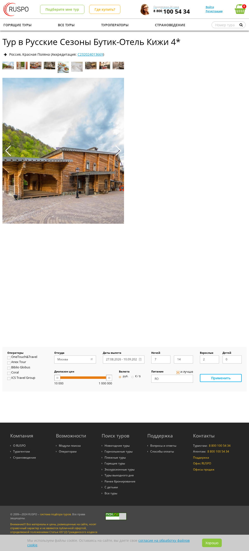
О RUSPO (19, 446)
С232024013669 (90, 54)
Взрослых (206, 353)
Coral (15, 372)
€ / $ (138, 376)
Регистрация (214, 11)
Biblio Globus (20, 367)
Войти (210, 7)
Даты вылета (112, 353)
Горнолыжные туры (119, 451)
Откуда (59, 353)
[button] (118, 150)
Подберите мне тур (62, 9)
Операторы (15, 353)
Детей (226, 353)
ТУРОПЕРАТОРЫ (115, 25)
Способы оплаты (162, 451)
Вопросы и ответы (163, 446)
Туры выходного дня (119, 475)
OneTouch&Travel (24, 357)
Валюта (124, 371)
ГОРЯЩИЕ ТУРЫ (17, 25)
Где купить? (105, 9)
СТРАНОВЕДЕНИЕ (170, 25)
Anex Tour (18, 362)
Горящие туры (115, 463)
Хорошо (211, 543)
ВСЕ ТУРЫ (66, 25)
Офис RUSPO (202, 463)
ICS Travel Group (23, 378)
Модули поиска (70, 446)
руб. (125, 376)
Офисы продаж (203, 469)
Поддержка (201, 457)
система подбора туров (55, 514)
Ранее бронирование (120, 481)
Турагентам (21, 451)
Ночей (155, 353)
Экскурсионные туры (119, 469)
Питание (157, 371)
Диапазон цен (64, 371)
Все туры (111, 493)
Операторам (68, 451)
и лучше (186, 372)
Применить (221, 378)
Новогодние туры (117, 446)
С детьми (111, 487)
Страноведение (24, 457)
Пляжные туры (115, 457)
